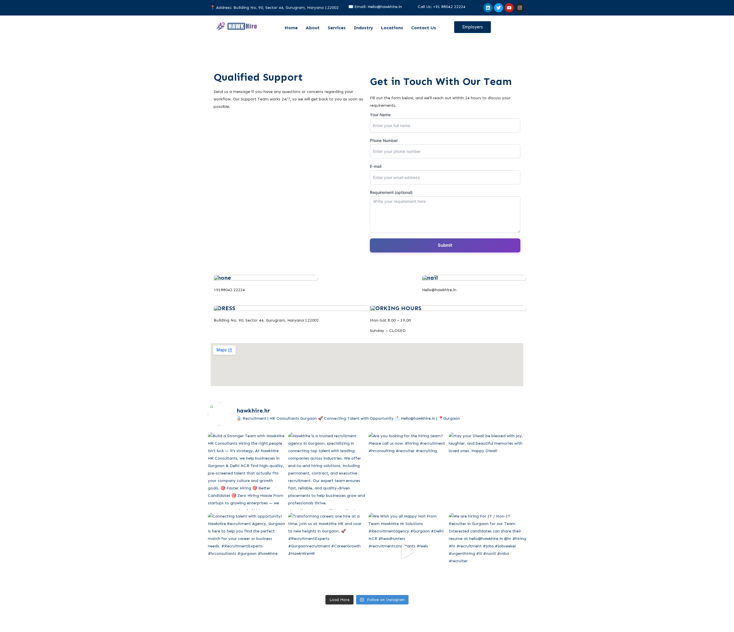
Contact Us (423, 27)
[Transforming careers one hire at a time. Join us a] (327, 551)
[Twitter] (498, 7)
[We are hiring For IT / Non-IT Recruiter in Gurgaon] (487, 551)
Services (337, 27)
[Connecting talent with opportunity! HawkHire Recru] (246, 551)
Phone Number (384, 140)
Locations (392, 27)
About (313, 27)
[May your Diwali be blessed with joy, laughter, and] (487, 471)
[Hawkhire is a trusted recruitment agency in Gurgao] (327, 471)
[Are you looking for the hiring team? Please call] (407, 471)
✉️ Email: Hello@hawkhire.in (375, 6)
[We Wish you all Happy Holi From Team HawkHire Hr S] (407, 551)
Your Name (380, 114)
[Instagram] (519, 7)
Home (291, 27)
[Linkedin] (488, 7)
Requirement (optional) (391, 192)
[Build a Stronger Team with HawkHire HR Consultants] (246, 471)
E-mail (375, 166)
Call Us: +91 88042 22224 (441, 6)
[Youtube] (509, 7)
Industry (363, 27)
